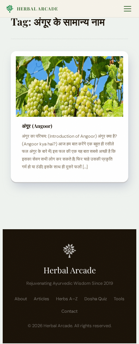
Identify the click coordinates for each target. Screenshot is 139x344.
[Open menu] (127, 9)
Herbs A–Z (67, 299)
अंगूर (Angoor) (37, 126)
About (21, 299)
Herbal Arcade (37, 8)
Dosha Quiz (95, 299)
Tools (119, 299)
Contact (69, 311)
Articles (41, 299)
